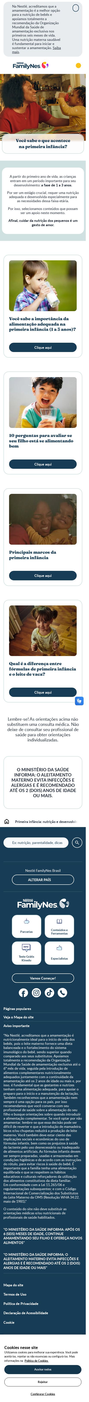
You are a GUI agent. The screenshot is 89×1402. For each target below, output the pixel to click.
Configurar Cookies (43, 1394)
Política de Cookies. (37, 1361)
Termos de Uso (14, 1294)
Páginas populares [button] (17, 1009)
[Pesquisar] (66, 65)
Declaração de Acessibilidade (25, 1313)
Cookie (8, 1322)
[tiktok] (49, 992)
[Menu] (6, 65)
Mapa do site (13, 1285)
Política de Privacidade (20, 1303)
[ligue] (62, 992)
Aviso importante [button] (16, 1026)
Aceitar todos (42, 1369)
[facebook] (23, 992)
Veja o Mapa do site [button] (18, 1017)
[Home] (30, 65)
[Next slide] (77, 821)
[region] (43, 1368)
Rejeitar (43, 1382)
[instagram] (36, 992)
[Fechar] (76, 8)
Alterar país (39, 879)
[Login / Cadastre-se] (78, 65)
